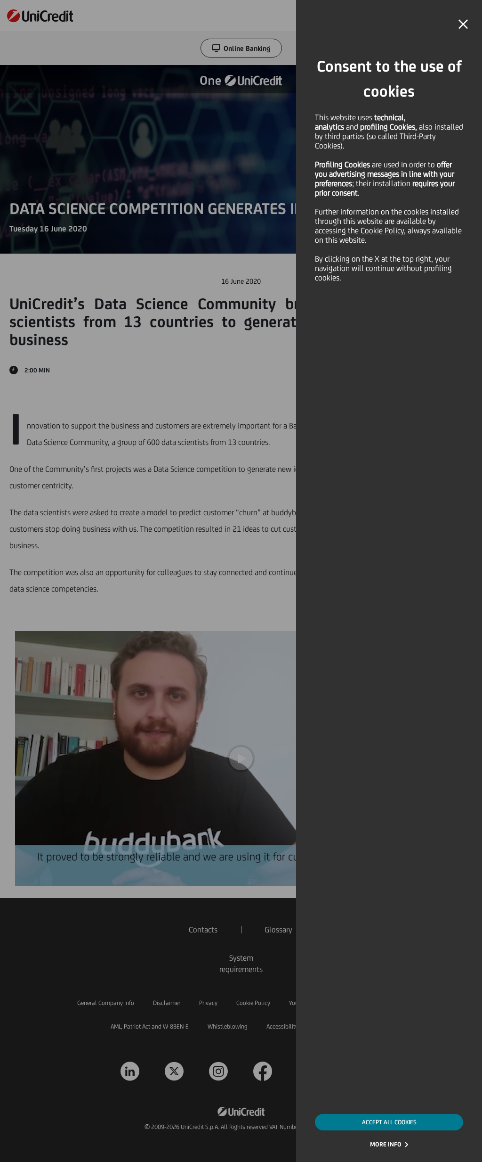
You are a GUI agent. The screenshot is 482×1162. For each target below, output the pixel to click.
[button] (463, 24)
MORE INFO (386, 1144)
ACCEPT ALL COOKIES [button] (389, 1122)
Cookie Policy (382, 230)
